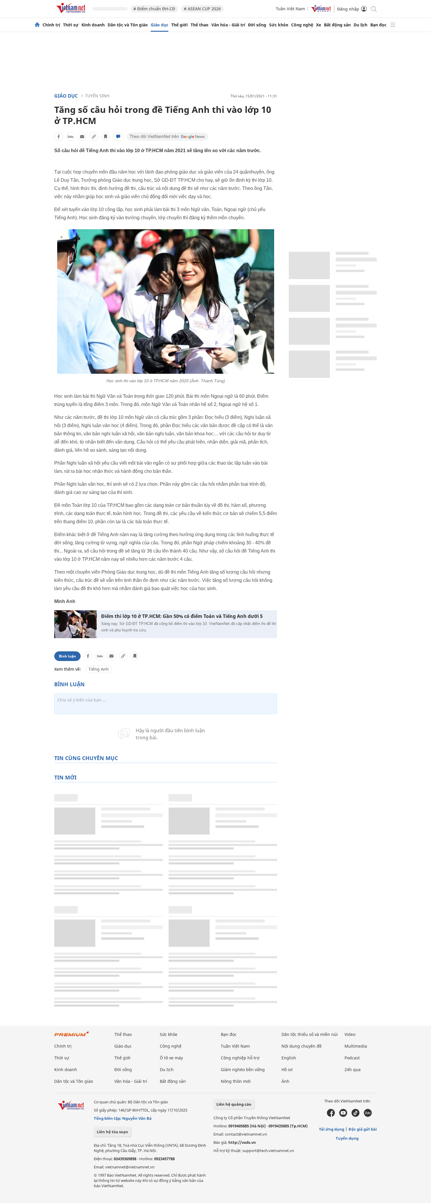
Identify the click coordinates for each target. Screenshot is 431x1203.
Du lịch (360, 25)
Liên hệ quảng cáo (233, 1104)
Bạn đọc (378, 25)
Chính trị (51, 25)
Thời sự (71, 25)
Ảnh (285, 1081)
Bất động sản (337, 25)
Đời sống (257, 25)
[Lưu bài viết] (105, 136)
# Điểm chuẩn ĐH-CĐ (154, 8)
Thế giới (179, 25)
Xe (318, 25)
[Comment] (118, 136)
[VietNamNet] (37, 25)
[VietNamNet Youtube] (343, 1115)
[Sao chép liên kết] (93, 136)
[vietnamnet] (71, 14)
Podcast (352, 1058)
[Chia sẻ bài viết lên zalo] (70, 136)
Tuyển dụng (347, 1138)
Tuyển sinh (97, 95)
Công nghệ (302, 25)
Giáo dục (159, 25)
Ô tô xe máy (171, 1058)
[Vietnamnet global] (321, 10)
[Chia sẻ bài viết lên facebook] (58, 136)
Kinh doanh (93, 25)
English (288, 1058)
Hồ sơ (287, 1069)
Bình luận (67, 656)
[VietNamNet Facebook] (331, 1115)
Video (350, 1034)
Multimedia (356, 1046)
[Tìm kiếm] (373, 8)
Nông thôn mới (236, 1081)
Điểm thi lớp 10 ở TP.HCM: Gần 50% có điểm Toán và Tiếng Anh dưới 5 (182, 616)
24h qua (353, 1069)
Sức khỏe (278, 25)
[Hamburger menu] (392, 24)
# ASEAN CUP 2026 (202, 8)
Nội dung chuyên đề (301, 1046)
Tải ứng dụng (331, 1129)
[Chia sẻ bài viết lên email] (82, 136)
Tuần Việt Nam (290, 8)
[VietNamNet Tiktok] (355, 1115)
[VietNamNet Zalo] (368, 1115)
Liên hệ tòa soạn (112, 1131)
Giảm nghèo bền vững (243, 1069)
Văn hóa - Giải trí (228, 25)
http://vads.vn (242, 1142)
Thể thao (199, 25)
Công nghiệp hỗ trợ (240, 1058)
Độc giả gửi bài (363, 1129)
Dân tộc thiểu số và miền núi (309, 1034)
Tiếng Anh (99, 669)
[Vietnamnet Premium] (71, 1036)
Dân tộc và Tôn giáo (128, 25)
